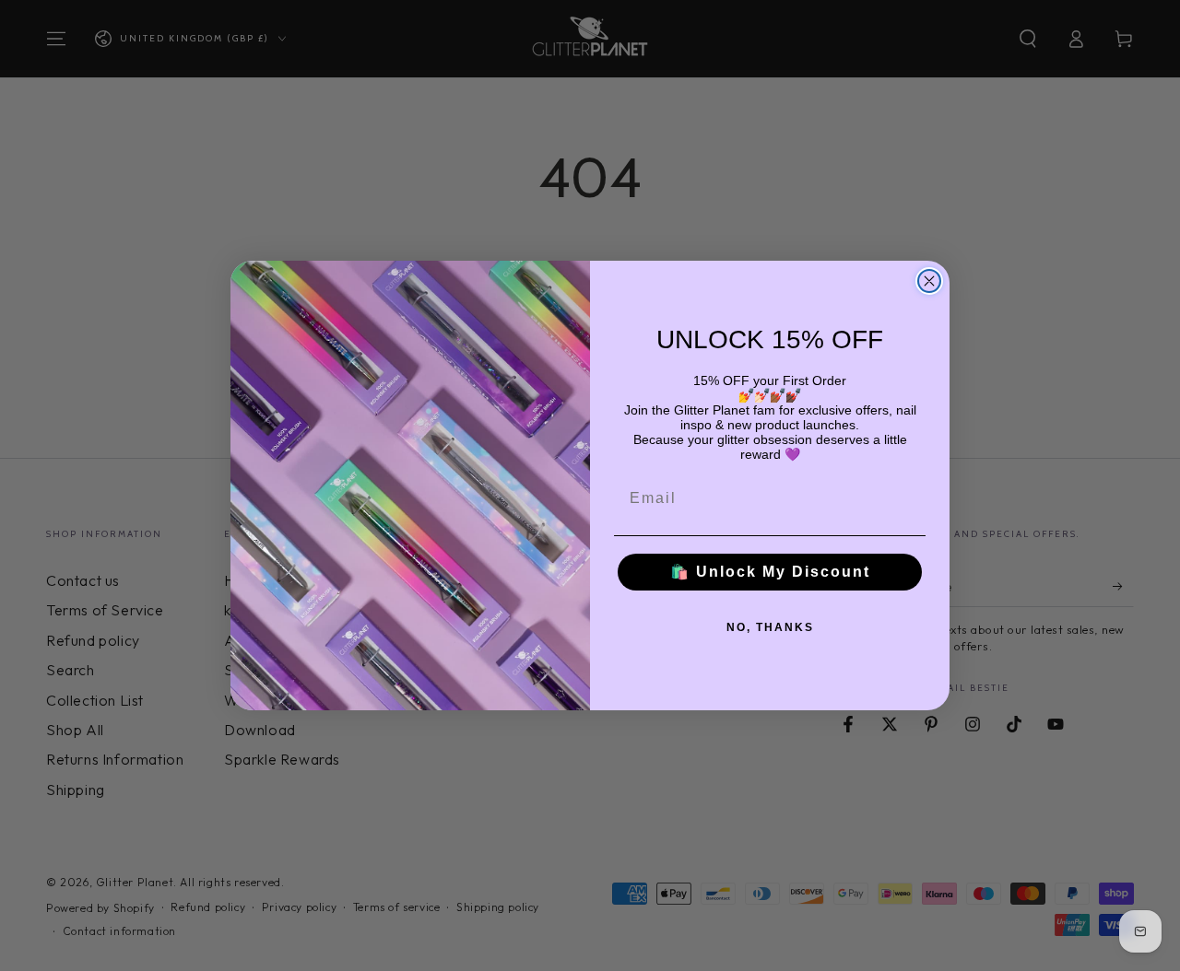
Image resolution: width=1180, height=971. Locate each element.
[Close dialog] (929, 281)
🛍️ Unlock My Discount (770, 571)
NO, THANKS (770, 627)
